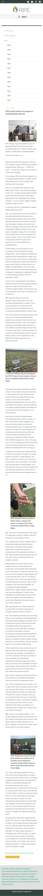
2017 (8, 86)
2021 (8, 68)
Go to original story (12, 857)
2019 (8, 77)
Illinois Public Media (26, 853)
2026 (8, 45)
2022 (8, 63)
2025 (8, 50)
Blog (6, 40)
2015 (8, 95)
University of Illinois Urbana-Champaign (16, 868)
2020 (8, 73)
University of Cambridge (25, 876)
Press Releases (9, 36)
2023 (8, 59)
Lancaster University (19, 874)
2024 (8, 54)
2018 (8, 82)
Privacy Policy (17, 891)
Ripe (21, 9)
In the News (8, 31)
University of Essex (9, 879)
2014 (8, 100)
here (20, 155)
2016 (8, 91)
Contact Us (27, 891)
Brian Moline (12, 853)
